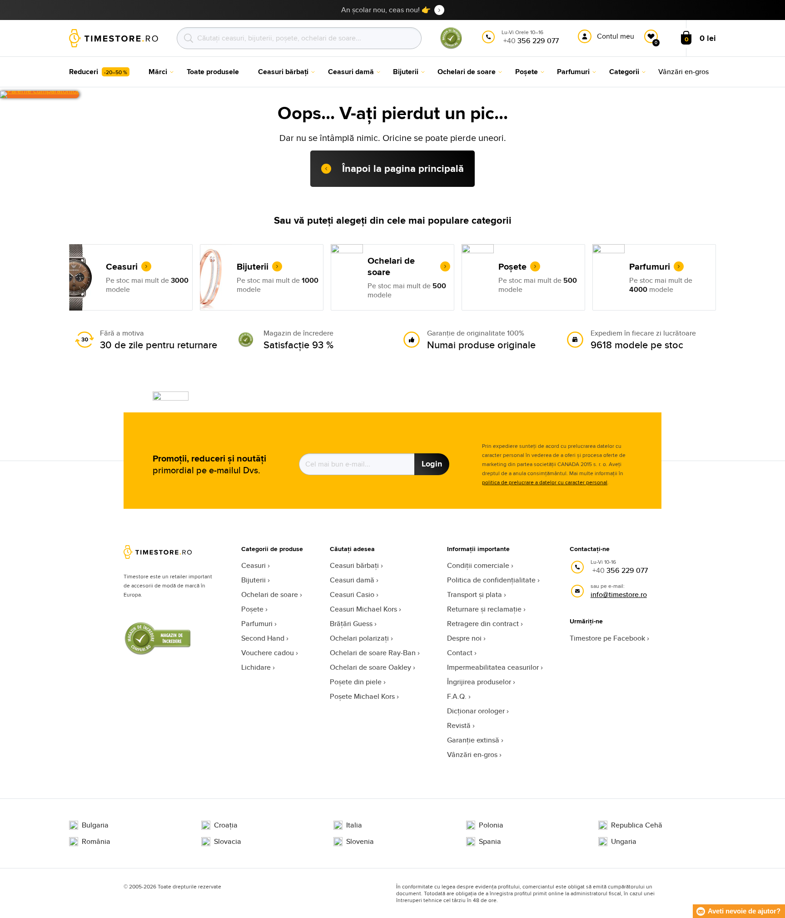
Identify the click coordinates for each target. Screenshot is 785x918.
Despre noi (464, 638)
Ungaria (623, 841)
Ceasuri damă (352, 580)
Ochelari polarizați (359, 638)
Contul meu (615, 36)
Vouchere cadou (267, 652)
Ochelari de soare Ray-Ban (373, 652)
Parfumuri (257, 623)
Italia (354, 825)
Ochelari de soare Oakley (370, 667)
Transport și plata (474, 594)
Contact (459, 652)
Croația (226, 825)
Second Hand (262, 638)
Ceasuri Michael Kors (363, 609)
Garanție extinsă (473, 740)
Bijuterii (253, 580)
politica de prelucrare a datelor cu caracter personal (544, 482)
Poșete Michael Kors (362, 696)
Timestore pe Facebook (607, 638)
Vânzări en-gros (472, 754)
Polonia (491, 825)
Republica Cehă (636, 825)
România (96, 841)
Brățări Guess (351, 623)
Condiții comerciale (478, 565)
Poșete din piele (356, 682)
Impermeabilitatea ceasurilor (493, 667)
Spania (490, 841)
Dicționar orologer (476, 711)
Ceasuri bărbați (354, 565)
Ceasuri (253, 565)
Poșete (252, 609)
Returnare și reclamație (484, 609)
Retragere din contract (483, 623)
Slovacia (227, 841)
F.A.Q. (457, 696)
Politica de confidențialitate (491, 580)
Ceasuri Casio (352, 594)
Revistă (459, 725)
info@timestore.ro (619, 594)
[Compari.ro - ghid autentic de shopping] (451, 47)
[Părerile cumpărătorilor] (39, 94)
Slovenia (360, 841)
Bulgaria (95, 825)
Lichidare (256, 667)
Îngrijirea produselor (479, 682)
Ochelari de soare (269, 594)
